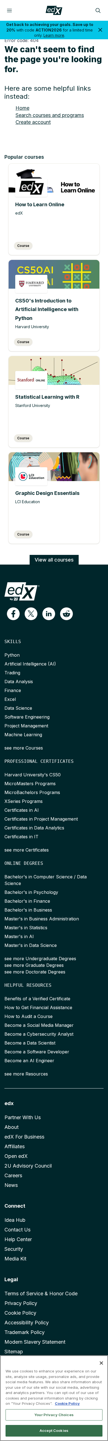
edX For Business (24, 1137)
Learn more (53, 35)
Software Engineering (27, 717)
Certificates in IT (21, 836)
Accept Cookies (54, 1430)
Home (22, 108)
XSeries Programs (23, 801)
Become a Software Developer (36, 1051)
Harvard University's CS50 (32, 774)
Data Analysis (18, 681)
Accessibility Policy (26, 1322)
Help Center (18, 1239)
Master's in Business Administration (41, 918)
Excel (10, 699)
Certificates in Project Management (41, 819)
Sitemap (13, 1351)
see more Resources (26, 1074)
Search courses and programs (50, 115)
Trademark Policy (24, 1332)
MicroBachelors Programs (32, 792)
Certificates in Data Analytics (34, 828)
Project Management (26, 726)
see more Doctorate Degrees (34, 972)
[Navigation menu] (9, 10)
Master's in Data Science (30, 945)
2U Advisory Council (28, 1166)
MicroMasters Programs (30, 783)
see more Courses (23, 748)
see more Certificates (26, 850)
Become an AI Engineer (29, 1060)
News (11, 1185)
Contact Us (17, 1230)
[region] (54, 1398)
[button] (13, 613)
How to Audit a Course (28, 1016)
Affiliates (14, 1146)
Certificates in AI (21, 810)
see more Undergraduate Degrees (40, 958)
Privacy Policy (20, 1303)
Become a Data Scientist (29, 1043)
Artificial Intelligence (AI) (30, 664)
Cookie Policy (20, 1313)
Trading (12, 672)
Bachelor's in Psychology (31, 892)
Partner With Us (22, 1117)
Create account (33, 122)
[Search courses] (98, 10)
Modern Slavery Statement (34, 1342)
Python (12, 655)
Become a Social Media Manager (39, 1025)
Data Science (18, 708)
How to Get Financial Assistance (38, 1007)
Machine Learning (23, 734)
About (11, 1127)
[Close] (101, 1363)
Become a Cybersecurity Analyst (38, 1034)
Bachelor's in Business (28, 910)
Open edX (16, 1156)
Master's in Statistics (25, 927)
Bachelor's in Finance (27, 901)
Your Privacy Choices (54, 1415)
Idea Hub (14, 1220)
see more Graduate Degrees (34, 965)
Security (13, 1249)
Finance (12, 690)
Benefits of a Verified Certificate (37, 998)
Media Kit (15, 1259)
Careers (13, 1175)
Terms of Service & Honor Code (41, 1293)
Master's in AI (19, 936)
